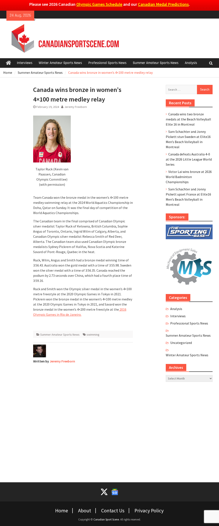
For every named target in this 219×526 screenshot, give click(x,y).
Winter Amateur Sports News (60, 63)
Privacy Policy (149, 510)
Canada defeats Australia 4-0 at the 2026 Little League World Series (189, 159)
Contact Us (112, 510)
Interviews (24, 63)
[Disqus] (83, 420)
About (84, 510)
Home (61, 510)
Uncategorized (181, 343)
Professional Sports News (107, 63)
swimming (93, 334)
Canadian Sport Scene (106, 519)
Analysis (191, 63)
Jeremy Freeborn (75, 107)
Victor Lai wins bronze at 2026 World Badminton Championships (189, 177)
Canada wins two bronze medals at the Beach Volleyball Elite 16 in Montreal (188, 119)
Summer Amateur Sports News (155, 63)
